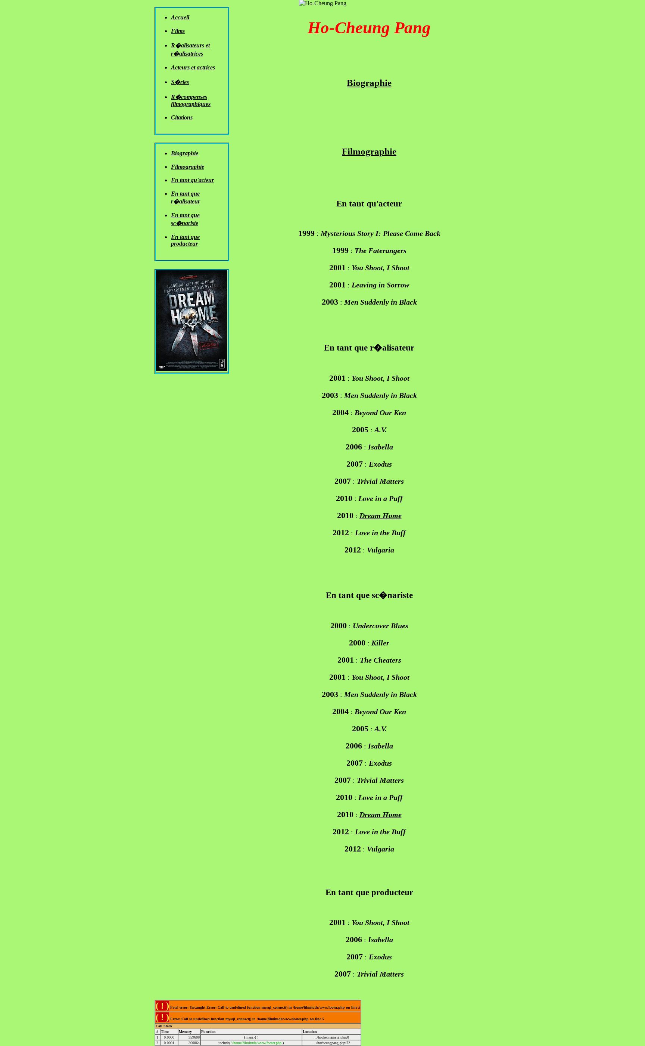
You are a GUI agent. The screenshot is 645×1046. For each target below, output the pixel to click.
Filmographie (187, 167)
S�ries (180, 82)
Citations (182, 117)
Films (178, 31)
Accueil (180, 17)
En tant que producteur (185, 240)
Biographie (184, 153)
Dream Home (380, 515)
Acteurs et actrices (193, 67)
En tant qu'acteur (192, 180)
